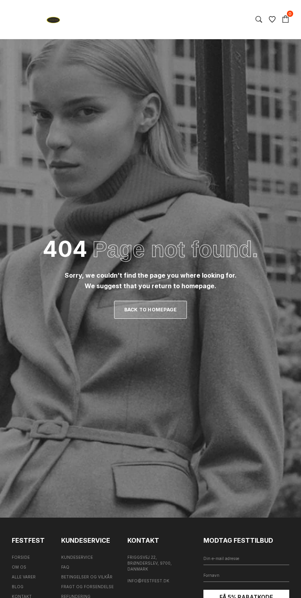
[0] (285, 19)
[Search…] (259, 19)
